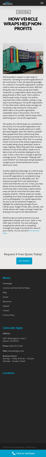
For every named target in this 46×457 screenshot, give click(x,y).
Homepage (7, 283)
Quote (5, 297)
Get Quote (24, 261)
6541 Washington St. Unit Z (14, 338)
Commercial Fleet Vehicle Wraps (16, 288)
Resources (7, 301)
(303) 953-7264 (16, 346)
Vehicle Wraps (23, 12)
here (5, 233)
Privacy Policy (8, 315)
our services (34, 230)
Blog (5, 292)
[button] (42, 3)
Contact (6, 310)
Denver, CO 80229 (11, 341)
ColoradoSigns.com (16, 351)
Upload (6, 306)
